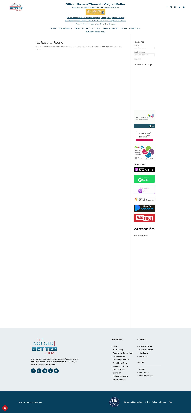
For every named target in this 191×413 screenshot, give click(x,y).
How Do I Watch (146, 350)
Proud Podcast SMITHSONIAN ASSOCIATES (89, 7)
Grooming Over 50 (121, 359)
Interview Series (112, 7)
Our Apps (143, 356)
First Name (138, 45)
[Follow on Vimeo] (179, 7)
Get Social (143, 353)
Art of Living (118, 350)
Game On (117, 373)
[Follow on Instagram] (175, 7)
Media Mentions (111, 29)
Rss (170, 402)
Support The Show (95, 32)
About (142, 369)
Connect (133, 29)
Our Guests (92, 29)
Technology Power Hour (123, 353)
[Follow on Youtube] (183, 7)
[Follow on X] (171, 7)
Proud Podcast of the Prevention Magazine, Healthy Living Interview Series (95, 18)
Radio (124, 29)
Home (53, 29)
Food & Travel (119, 369)
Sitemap (162, 402)
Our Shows (64, 29)
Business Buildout (120, 366)
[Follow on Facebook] (166, 7)
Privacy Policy (151, 402)
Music (115, 346)
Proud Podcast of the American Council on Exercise (95, 24)
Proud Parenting (120, 363)
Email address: (139, 52)
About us (79, 29)
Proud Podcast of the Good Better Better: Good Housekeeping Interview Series (95, 21)
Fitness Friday (119, 356)
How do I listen (145, 346)
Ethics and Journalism (133, 402)
